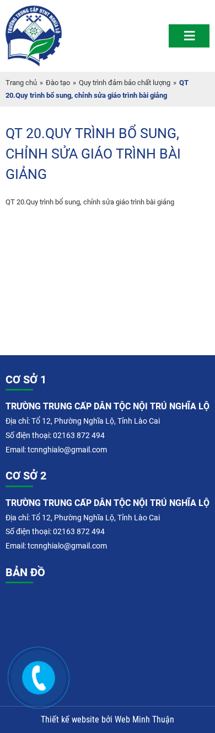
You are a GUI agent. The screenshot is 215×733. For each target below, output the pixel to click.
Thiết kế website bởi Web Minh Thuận (107, 720)
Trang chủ (21, 82)
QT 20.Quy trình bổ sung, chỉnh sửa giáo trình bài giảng (90, 202)
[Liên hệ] (43, 676)
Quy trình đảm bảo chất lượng (124, 82)
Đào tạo (58, 82)
